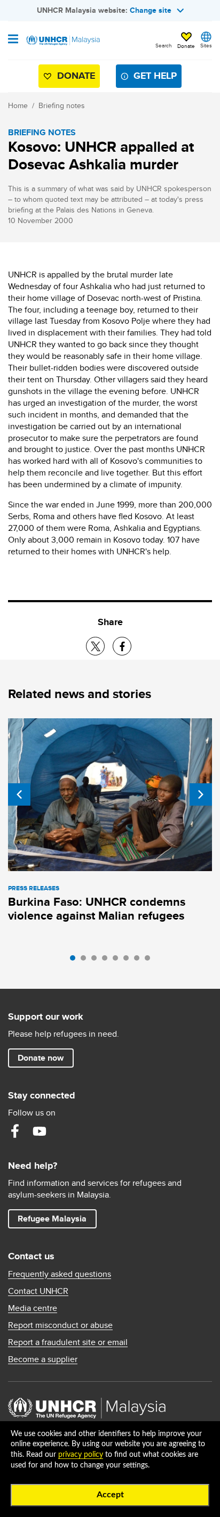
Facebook (15, 1131)
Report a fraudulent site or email (68, 1342)
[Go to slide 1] (75, 960)
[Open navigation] (13, 40)
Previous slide (19, 794)
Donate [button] (186, 46)
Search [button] (163, 45)
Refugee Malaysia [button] (57, 1218)
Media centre (32, 1308)
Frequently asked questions (59, 1274)
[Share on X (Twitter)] (95, 646)
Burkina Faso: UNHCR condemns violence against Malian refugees (96, 908)
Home (18, 105)
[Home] (62, 40)
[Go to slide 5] (118, 960)
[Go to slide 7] (139, 960)
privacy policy (80, 1454)
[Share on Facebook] (122, 646)
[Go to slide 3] (96, 960)
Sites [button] (206, 45)
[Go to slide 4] (107, 960)
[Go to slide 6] (128, 960)
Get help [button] (151, 78)
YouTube (39, 1131)
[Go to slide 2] (86, 960)
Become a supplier (42, 1359)
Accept (110, 1494)
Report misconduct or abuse (60, 1325)
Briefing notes (61, 105)
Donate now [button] (41, 1058)
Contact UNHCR (38, 1291)
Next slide (201, 794)
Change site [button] (150, 10)
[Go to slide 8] (150, 960)
